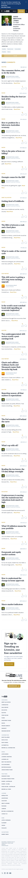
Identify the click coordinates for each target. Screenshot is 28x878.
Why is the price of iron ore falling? (13, 152)
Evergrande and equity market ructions (11, 553)
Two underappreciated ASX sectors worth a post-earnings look (13, 336)
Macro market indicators (12, 604)
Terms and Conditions (7, 843)
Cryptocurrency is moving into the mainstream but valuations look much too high (12, 498)
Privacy (4, 844)
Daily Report (5, 273)
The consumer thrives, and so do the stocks (13, 71)
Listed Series (5, 754)
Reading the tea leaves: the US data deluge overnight (13, 470)
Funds (3, 717)
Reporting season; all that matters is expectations (12, 394)
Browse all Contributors (8, 747)
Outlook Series (6, 764)
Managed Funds (6, 776)
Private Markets (6, 725)
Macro (9, 51)
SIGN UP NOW (9, 664)
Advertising (5, 798)
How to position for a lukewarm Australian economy (11, 125)
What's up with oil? (10, 445)
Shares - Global (6, 784)
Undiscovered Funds (7, 769)
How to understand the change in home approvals (13, 579)
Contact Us (4, 813)
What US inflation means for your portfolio (14, 527)
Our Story (4, 800)
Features (4, 806)
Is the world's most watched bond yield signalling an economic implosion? (13, 307)
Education (4, 491)
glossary (4, 822)
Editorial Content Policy (8, 841)
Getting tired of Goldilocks (13, 201)
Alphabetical (5, 745)
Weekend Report (6, 731)
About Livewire (5, 803)
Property (4, 51)
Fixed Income (10, 49)
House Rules (5, 845)
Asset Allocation (6, 197)
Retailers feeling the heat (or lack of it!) (14, 97)
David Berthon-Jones (12, 76)
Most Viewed (5, 742)
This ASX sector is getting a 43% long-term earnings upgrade (13, 279)
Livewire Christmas (7, 756)
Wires (4, 62)
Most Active (5, 739)
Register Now (13, 686)
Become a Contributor (7, 811)
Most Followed (6, 737)
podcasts (4, 828)
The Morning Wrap (11, 285)
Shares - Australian (7, 781)
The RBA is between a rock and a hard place (13, 226)
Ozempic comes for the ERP (13, 177)
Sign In (14, 11)
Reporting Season (6, 767)
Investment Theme (6, 720)
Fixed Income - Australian (8, 786)
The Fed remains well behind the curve (14, 420)
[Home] (7, 11)
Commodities (18, 49)
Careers (4, 808)
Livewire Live (5, 759)
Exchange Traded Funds (8, 778)
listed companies (6, 820)
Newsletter (5, 795)
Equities (4, 49)
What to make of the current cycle (14, 252)
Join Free (21, 11)
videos (3, 825)
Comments (11, 62)
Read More (17, 83)
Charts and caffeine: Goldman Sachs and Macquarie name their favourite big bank (11, 366)
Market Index (5, 834)
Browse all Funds (6, 789)
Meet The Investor (6, 761)
